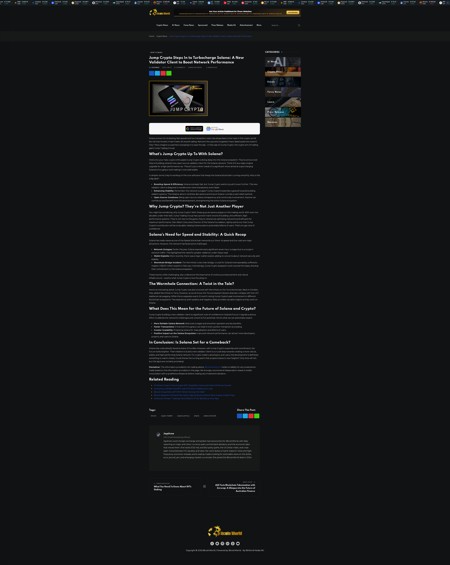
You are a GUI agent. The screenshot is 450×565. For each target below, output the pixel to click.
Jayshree (155, 67)
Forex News (189, 25)
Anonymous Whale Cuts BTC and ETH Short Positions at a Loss (183, 389)
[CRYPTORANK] (448, 3)
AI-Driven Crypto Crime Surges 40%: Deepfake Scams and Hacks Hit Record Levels (192, 385)
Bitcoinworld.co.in (213, 367)
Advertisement (246, 25)
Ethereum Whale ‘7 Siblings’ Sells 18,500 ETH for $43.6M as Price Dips (186, 398)
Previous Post (163, 483)
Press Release (217, 25)
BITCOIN (153, 416)
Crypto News (162, 25)
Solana (196, 416)
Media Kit (231, 25)
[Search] (299, 25)
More (259, 25)
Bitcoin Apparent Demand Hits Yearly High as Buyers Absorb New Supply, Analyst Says (194, 395)
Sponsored (202, 25)
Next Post (247, 482)
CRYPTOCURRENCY (183, 416)
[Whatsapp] (168, 73)
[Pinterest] (163, 73)
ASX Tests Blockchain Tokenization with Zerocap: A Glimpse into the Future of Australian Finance (235, 488)
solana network (210, 416)
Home (151, 36)
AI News (176, 25)
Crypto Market (167, 416)
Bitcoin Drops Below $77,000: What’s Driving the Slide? (179, 392)
